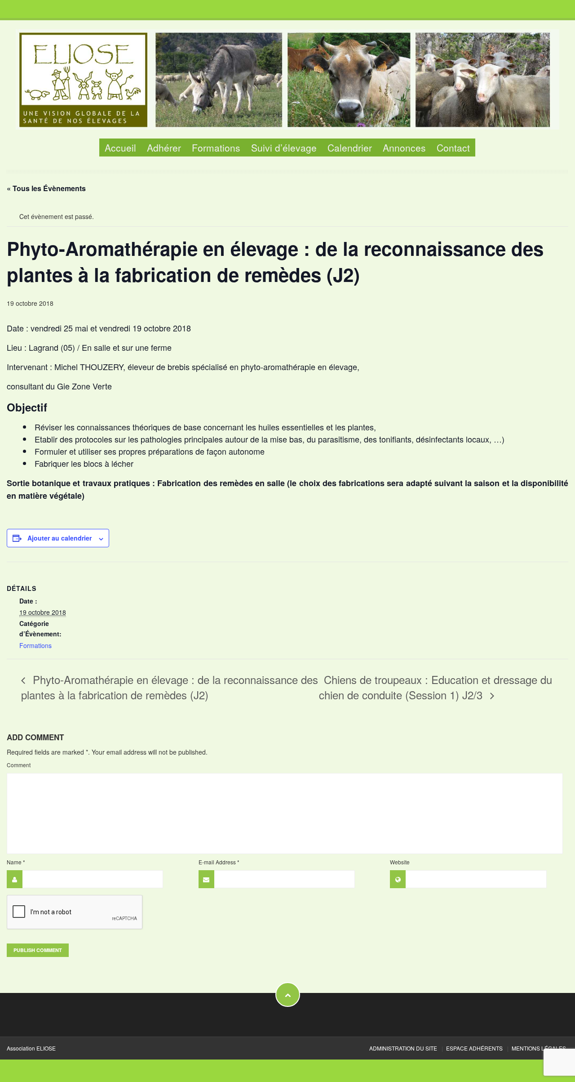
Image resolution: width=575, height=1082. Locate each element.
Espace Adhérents (474, 1048)
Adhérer (164, 147)
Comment (19, 765)
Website (400, 862)
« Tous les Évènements (46, 188)
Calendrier (349, 147)
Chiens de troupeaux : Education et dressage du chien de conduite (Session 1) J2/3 (435, 686)
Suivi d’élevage (284, 147)
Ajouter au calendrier (59, 537)
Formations (216, 147)
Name (16, 862)
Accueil (120, 147)
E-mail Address (219, 862)
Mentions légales (539, 1048)
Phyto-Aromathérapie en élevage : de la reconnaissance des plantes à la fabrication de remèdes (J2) (169, 686)
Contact (453, 147)
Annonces (404, 147)
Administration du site (403, 1048)
